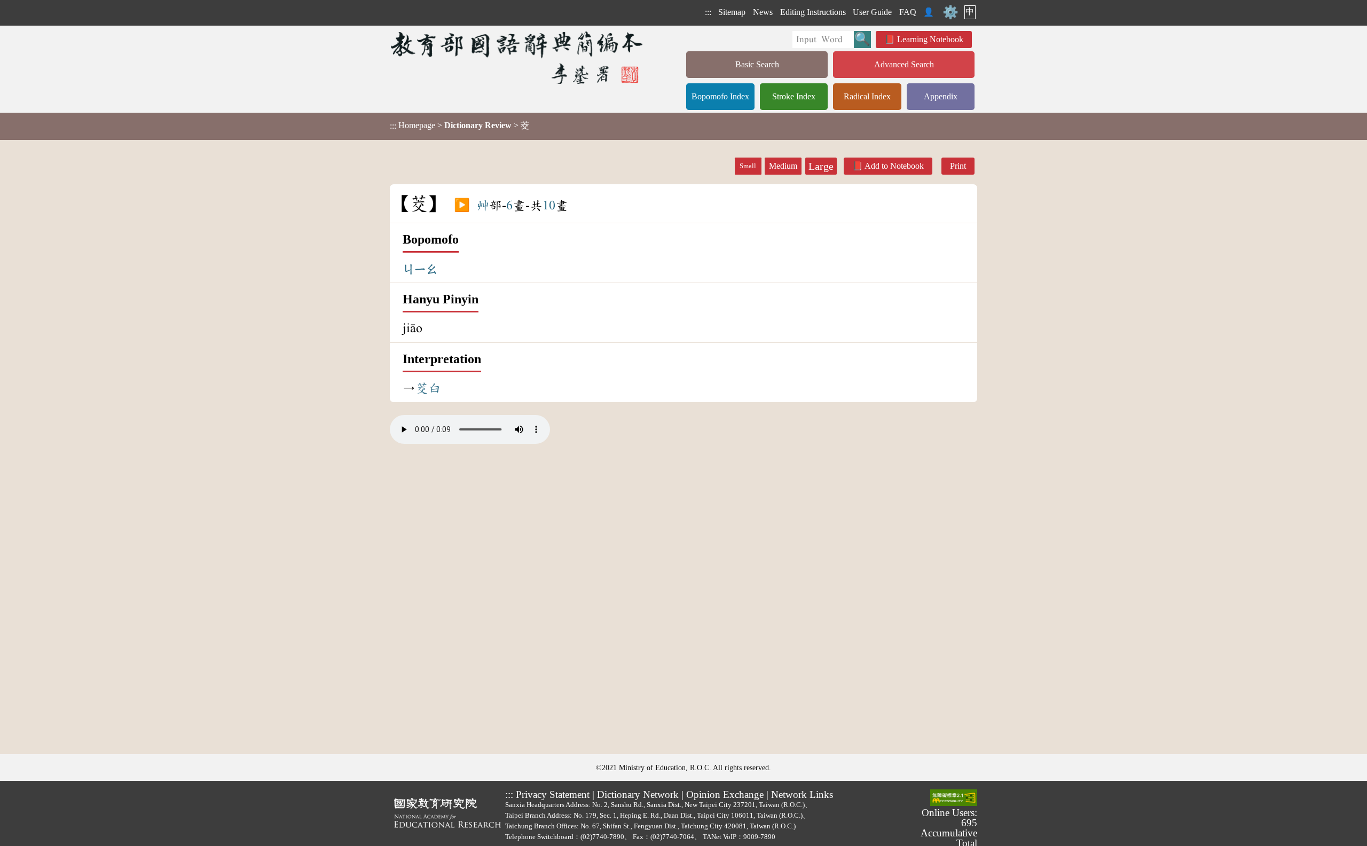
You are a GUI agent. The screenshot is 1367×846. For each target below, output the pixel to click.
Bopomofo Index (720, 96)
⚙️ (950, 12)
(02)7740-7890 (602, 837)
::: (708, 12)
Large (821, 166)
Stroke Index (793, 96)
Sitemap (731, 12)
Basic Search (757, 64)
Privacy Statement (553, 794)
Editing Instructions (813, 12)
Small (748, 166)
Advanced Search (904, 64)
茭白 (428, 388)
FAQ (907, 12)
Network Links (802, 794)
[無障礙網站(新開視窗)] (953, 798)
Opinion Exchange (725, 794)
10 (549, 205)
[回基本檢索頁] (518, 57)
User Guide (872, 12)
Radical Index (867, 96)
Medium (783, 165)
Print (958, 165)
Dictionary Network (638, 794)
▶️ (462, 205)
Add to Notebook (894, 165)
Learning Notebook (930, 39)
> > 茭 (459, 125)
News (763, 12)
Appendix (940, 96)
